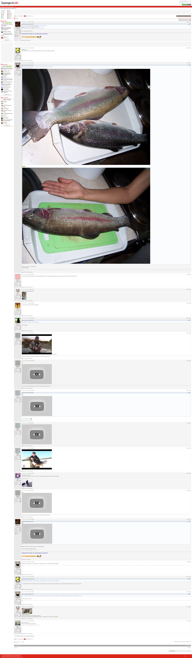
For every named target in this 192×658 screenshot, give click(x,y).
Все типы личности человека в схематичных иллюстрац (8, 79)
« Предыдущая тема (177, 641)
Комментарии (9, 99)
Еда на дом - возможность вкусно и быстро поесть (7, 84)
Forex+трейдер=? (6, 88)
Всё (9, 66)
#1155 (190, 519)
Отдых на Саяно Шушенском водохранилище (28, 356)
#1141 (190, 21)
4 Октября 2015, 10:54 (25, 21)
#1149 (190, 360)
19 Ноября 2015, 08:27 (25, 561)
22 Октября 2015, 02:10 (25, 390)
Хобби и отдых (14, 8)
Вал (17, 478)
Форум (5, 8)
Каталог (3, 13)
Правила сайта (3, 656)
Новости (9, 10)
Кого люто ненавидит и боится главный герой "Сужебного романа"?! (6, 28)
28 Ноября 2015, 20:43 (25, 620)
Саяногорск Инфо (8, 655)
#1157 (190, 576)
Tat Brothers (5, 122)
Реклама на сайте (16, 656)
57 (23, 639)
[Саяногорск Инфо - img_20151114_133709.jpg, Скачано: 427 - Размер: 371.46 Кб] (27, 482)
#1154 (190, 490)
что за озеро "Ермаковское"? (8, 81)
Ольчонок (18, 323)
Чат (3, 17)
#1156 (190, 561)
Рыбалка (16, 647)
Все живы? (5, 37)
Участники (10, 18)
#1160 (190, 620)
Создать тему (184, 16)
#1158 (190, 591)
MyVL (18, 396)
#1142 (190, 47)
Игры (3, 15)
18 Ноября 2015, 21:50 (25, 519)
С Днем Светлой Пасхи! (7, 86)
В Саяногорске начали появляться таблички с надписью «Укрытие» (6, 74)
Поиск (3, 18)
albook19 (17, 53)
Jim (17, 293)
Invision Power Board (18, 655)
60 (27, 639)
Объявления (10, 13)
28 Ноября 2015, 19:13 (25, 606)
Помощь (9, 17)
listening (17, 338)
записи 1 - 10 (7, 125)
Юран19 (17, 279)
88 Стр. (15, 639)
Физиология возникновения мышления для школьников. (8, 68)
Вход (8, 6)
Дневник (29, 40)
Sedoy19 (17, 626)
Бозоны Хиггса (5, 117)
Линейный (189, 18)
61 (29, 639)
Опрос (189, 16)
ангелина (18, 308)
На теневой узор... (6, 108)
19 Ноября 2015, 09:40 (25, 591)
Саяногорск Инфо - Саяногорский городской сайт (32, 3)
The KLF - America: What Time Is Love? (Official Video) (7, 120)
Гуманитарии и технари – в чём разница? (7, 91)
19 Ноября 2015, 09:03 (25, 576)
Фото (3, 14)
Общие (3, 66)
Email (28, 60)
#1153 (190, 473)
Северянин (18, 27)
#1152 (190, 448)
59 (26, 639)
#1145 (190, 289)
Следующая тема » (188, 641)
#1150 (190, 390)
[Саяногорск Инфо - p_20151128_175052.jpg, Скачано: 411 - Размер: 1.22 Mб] (27, 610)
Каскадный (179, 18)
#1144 (190, 274)
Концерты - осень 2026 (6, 31)
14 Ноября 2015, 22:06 (25, 473)
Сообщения (4, 99)
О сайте (21, 656)
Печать (187, 21)
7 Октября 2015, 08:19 (25, 274)
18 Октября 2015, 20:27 (25, 289)
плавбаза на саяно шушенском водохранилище (43, 356)
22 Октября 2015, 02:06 (25, 360)
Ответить (178, 16)
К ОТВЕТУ (4, 101)
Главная (1, 8)
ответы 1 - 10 (7, 94)
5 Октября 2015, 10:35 (25, 62)
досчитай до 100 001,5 (6, 70)
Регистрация (184, 4)
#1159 (190, 606)
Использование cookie (9, 656)
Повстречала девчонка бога (7, 113)
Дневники (10, 14)
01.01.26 (4, 115)
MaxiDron (189, 647)
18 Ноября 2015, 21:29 (25, 490)
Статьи (3, 11)
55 (20, 639)
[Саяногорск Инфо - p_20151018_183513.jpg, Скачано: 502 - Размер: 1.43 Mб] (24, 295)
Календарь (10, 15)
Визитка (26, 40)
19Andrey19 (18, 68)
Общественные (8, 8)
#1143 (190, 62)
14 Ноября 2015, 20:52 (25, 448)
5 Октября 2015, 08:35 (25, 47)
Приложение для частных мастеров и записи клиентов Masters (7, 34)
